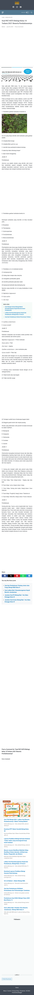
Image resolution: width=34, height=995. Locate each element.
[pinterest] (17, 575)
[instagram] (17, 7)
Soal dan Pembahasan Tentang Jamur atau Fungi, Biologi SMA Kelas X (17, 586)
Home (17, 987)
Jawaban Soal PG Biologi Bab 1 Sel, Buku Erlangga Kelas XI (16, 596)
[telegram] (29, 575)
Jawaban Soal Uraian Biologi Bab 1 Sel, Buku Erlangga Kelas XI (17, 601)
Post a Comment (19, 26)
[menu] (4, 12)
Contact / (9, 990)
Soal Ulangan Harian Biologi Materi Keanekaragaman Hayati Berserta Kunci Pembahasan (15, 308)
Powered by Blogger (17, 992)
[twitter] (11, 575)
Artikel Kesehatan (7, 979)
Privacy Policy (15, 990)
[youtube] (21, 7)
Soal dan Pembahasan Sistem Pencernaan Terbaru (18, 317)
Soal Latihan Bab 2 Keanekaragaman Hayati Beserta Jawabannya (17, 591)
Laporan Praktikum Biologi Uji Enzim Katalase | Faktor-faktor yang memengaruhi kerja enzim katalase (17, 840)
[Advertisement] (17, 47)
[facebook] (13, 7)
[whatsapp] (23, 575)
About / (5, 990)
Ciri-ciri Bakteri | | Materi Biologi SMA (14, 881)
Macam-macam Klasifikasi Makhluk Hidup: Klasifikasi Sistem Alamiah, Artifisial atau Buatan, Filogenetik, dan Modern (16, 852)
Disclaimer (22, 990)
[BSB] (17, 3)
